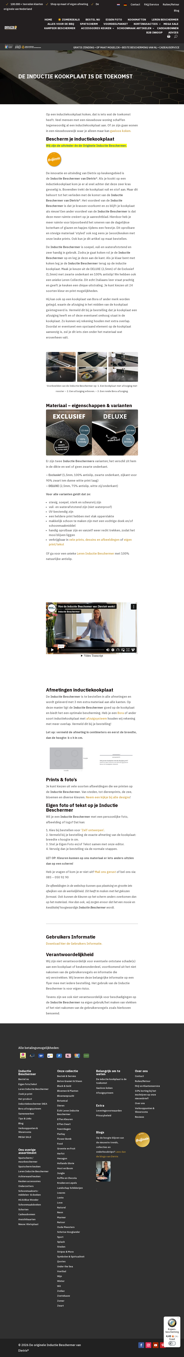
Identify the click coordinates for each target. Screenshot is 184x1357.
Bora (121, 713)
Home (48, 19)
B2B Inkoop (154, 32)
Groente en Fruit (66, 1148)
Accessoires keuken (96, 28)
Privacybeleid (103, 1115)
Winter (61, 1281)
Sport (60, 1237)
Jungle (61, 1173)
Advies (173, 32)
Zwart (60, 1305)
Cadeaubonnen (167, 28)
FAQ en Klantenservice (147, 1086)
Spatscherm (89, 24)
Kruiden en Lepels (67, 1182)
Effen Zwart (64, 1124)
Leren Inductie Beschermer (95, 553)
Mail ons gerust (105, 872)
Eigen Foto (114, 19)
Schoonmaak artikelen (134, 28)
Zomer (60, 1300)
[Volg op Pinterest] (163, 1345)
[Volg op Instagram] (148, 1345)
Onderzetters (26, 1186)
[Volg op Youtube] (155, 1345)
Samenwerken (26, 1113)
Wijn (59, 1276)
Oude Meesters (66, 1227)
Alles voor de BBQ (60, 24)
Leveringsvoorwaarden (109, 1110)
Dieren (60, 1105)
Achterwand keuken (29, 1176)
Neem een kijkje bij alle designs (108, 797)
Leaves (61, 1192)
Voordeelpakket (116, 24)
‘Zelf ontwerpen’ (92, 830)
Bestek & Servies (66, 1076)
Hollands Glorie (65, 1163)
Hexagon (62, 1158)
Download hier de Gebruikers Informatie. (74, 943)
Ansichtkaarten (26, 1219)
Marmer (61, 1217)
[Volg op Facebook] (141, 1345)
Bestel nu (93, 19)
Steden (61, 1246)
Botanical (62, 1100)
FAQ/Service (151, 4)
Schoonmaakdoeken (29, 1204)
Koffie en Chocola (67, 1178)
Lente (60, 1197)
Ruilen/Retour (171, 4)
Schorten (23, 1209)
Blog (176, 10)
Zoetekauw (63, 1295)
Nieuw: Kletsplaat (28, 1224)
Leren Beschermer (165, 19)
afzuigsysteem (96, 718)
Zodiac (61, 1290)
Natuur (61, 1222)
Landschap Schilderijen (70, 1187)
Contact (135, 4)
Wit (59, 1286)
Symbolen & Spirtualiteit (70, 1256)
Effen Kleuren (65, 1119)
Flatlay (61, 1134)
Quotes (61, 1261)
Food (60, 1143)
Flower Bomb (64, 1138)
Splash (61, 1241)
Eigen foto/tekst (27, 1084)
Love (60, 1202)
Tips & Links (24, 1118)
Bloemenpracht (65, 1095)
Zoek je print (25, 1093)
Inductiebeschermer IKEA (32, 1103)
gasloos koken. (120, 131)
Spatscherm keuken (29, 1166)
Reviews (139, 1116)
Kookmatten (137, 19)
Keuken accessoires (29, 1181)
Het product (25, 1098)
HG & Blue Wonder (28, 1199)
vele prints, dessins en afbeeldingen (94, 539)
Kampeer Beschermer (59, 28)
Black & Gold (64, 1086)
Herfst (61, 1153)
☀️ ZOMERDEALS (69, 19)
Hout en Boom (65, 1168)
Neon (60, 1212)
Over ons (140, 1103)
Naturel (61, 1207)
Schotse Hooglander (68, 1232)
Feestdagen (64, 1129)
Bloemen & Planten (67, 1090)
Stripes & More (65, 1251)
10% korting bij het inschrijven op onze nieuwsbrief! (145, 1094)
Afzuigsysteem (104, 1092)
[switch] (172, 1343)
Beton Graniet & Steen (69, 1081)
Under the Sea (65, 1266)
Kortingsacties (146, 24)
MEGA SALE (171, 24)
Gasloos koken (104, 1088)
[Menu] (178, 1319)
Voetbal (61, 1271)
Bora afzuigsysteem (29, 1108)
